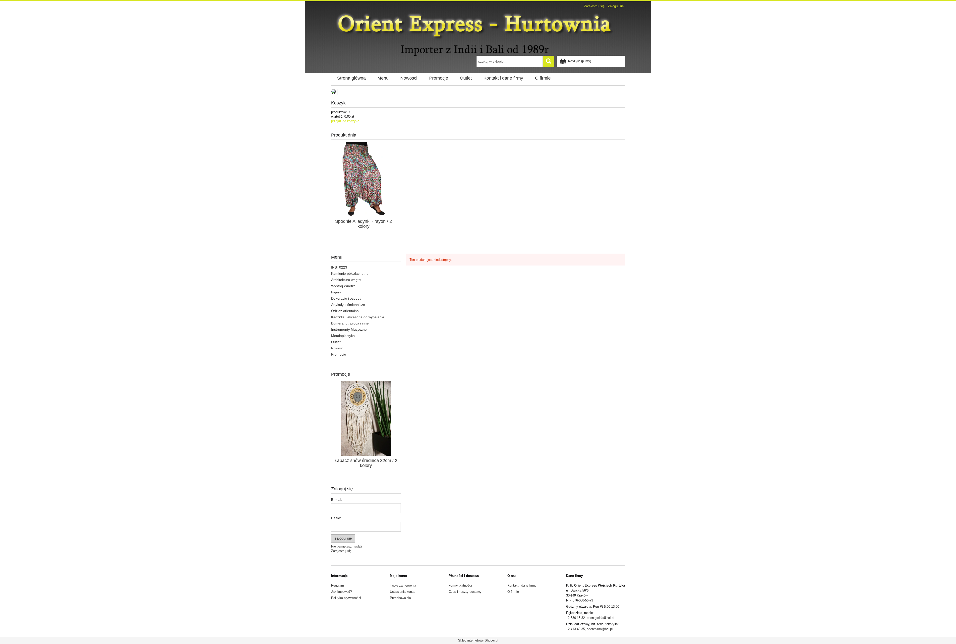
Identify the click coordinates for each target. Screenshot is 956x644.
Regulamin (338, 585)
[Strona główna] (478, 33)
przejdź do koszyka (345, 121)
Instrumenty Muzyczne (349, 329)
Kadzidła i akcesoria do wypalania (357, 317)
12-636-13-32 (575, 618)
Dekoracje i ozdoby (346, 298)
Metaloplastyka (343, 336)
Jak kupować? (341, 592)
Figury (336, 292)
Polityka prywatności (346, 598)
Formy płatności (460, 585)
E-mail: (336, 500)
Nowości (337, 348)
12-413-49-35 (575, 629)
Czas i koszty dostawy (465, 592)
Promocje (338, 354)
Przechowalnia (400, 598)
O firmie (513, 592)
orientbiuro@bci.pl (600, 629)
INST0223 (339, 267)
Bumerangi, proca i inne (350, 323)
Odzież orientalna (345, 311)
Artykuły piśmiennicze (348, 305)
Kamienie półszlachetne (349, 274)
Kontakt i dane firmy (522, 585)
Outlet (336, 342)
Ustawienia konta (402, 592)
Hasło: (336, 518)
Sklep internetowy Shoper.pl (478, 640)
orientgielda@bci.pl (600, 618)
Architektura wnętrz (346, 280)
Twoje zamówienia (403, 585)
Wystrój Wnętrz (343, 286)
